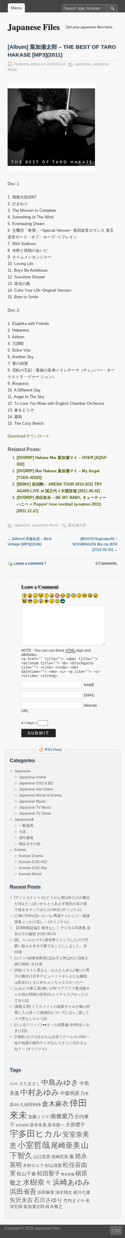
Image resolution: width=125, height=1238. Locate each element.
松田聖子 (48, 1173)
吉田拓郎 (22, 1125)
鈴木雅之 (54, 1206)
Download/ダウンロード (28, 436)
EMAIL (89, 695)
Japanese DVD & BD (36, 783)
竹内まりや (74, 1200)
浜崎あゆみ (71, 1182)
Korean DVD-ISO (33, 862)
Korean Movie (30, 874)
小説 (22, 832)
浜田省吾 (23, 1191)
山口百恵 (41, 1156)
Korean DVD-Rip (33, 868)
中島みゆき (60, 1082)
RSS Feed (53, 750)
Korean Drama (31, 856)
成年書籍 (26, 838)
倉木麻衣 (55, 1104)
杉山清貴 (53, 1165)
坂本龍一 (56, 1124)
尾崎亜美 (65, 1145)
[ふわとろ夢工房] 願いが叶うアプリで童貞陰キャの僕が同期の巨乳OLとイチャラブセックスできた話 (52, 994)
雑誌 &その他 (29, 844)
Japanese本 (24, 819)
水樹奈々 (37, 1182)
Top (117, 1230)
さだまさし (29, 1083)
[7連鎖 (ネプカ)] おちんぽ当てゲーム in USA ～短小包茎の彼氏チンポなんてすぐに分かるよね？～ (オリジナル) (52, 1043)
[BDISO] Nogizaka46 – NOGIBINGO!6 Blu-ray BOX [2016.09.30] (95, 544)
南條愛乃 (61, 1116)
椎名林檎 (67, 1174)
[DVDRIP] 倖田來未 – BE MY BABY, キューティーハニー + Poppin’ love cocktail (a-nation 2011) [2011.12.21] (61, 504)
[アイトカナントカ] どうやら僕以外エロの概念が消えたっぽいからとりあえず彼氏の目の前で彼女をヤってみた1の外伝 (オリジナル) (52, 904)
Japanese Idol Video (36, 789)
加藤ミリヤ (38, 1116)
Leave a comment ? (30, 563)
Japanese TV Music (35, 807)
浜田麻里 (45, 1192)
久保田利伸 (30, 1104)
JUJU (14, 1084)
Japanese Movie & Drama (40, 795)
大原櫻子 (75, 1124)
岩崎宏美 (59, 1156)
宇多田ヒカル (36, 1133)
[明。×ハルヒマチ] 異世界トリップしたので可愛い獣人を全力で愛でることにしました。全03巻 (51, 946)
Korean (20, 850)
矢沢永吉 (21, 1200)
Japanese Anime (32, 777)
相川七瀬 (81, 1192)
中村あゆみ (39, 1092)
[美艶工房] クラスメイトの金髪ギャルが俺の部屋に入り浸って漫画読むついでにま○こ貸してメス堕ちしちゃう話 (52, 1012)
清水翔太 (63, 1192)
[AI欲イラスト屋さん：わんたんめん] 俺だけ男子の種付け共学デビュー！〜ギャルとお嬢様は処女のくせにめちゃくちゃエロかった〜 (52, 976)
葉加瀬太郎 (77, 525)
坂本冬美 (38, 1124)
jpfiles (36, 64)
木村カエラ (33, 1165)
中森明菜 (69, 1093)
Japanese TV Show (35, 813)
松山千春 (26, 1173)
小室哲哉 (33, 1145)
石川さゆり (48, 1200)
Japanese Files (34, 27)
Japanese (82, 64)
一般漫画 (26, 826)
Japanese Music (45, 525)
